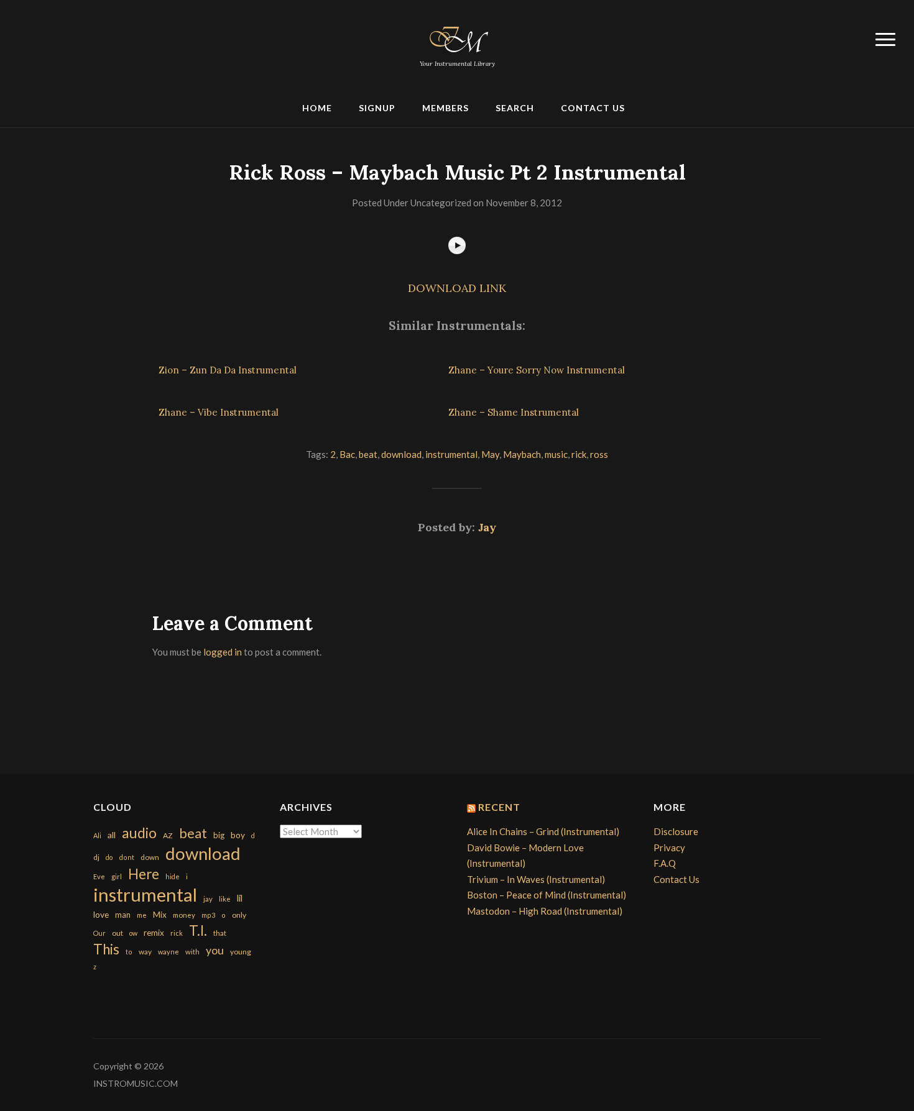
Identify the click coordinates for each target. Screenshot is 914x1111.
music (556, 454)
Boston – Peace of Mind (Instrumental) (546, 894)
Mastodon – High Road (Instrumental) (544, 911)
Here (143, 874)
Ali (97, 835)
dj (96, 857)
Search (515, 108)
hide (172, 876)
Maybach (522, 454)
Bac (347, 454)
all (112, 835)
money (184, 915)
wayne (168, 952)
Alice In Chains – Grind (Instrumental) (543, 831)
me (142, 915)
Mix (160, 915)
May (490, 454)
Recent (499, 807)
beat (368, 454)
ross (599, 454)
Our (99, 933)
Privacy (669, 847)
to (129, 952)
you (215, 950)
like (225, 899)
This (106, 949)
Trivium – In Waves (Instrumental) (536, 879)
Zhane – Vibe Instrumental (219, 412)
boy (238, 835)
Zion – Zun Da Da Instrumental (228, 370)
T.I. (198, 930)
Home (317, 108)
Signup (377, 108)
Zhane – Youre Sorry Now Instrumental (536, 370)
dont (126, 857)
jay (208, 899)
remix (154, 933)
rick (578, 454)
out (117, 933)
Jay (487, 527)
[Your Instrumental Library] (457, 37)
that (219, 933)
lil (239, 897)
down (150, 857)
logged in (222, 651)
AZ (168, 835)
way (145, 951)
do (109, 857)
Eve (99, 876)
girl (116, 876)
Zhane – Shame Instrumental (513, 412)
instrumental (451, 454)
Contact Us (593, 108)
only (239, 915)
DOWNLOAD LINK (457, 288)
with (192, 952)
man (123, 915)
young (240, 951)
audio (139, 833)
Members (445, 108)
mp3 (208, 915)
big (218, 835)
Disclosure (675, 831)
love (101, 914)
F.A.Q (664, 863)
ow (133, 933)
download (401, 454)
